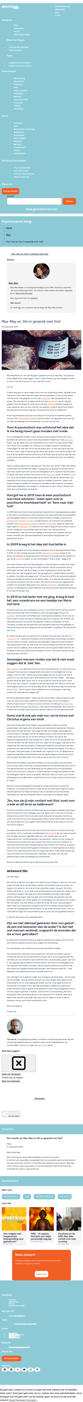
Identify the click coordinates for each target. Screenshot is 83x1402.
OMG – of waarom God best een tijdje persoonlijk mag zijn (41, 1236)
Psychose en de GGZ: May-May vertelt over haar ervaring (67, 1237)
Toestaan (12, 1400)
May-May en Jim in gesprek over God (29, 254)
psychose (51, 404)
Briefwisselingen (11, 1196)
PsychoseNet (51, 524)
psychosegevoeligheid (27, 418)
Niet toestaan (21, 1400)
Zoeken (10, 196)
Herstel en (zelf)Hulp (44, 1196)
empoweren (14, 669)
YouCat (19, 559)
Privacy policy (31, 1400)
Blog (8, 235)
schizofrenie (67, 704)
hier (19, 308)
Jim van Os (43, 1045)
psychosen (46, 398)
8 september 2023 (15, 1147)
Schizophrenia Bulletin (28, 524)
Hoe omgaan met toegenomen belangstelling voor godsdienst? (13, 1237)
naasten (30, 521)
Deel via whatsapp (11, 1081)
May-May (13, 283)
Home (9, 228)
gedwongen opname (50, 553)
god (27, 1196)
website (34, 298)
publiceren (23, 527)
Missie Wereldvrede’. (24, 293)
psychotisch (51, 585)
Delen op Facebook (11, 1074)
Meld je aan (41, 1274)
